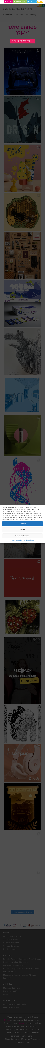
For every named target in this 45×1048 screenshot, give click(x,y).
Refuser (22, 530)
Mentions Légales (28, 540)
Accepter (22, 524)
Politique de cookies (16, 540)
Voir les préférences (22, 536)
